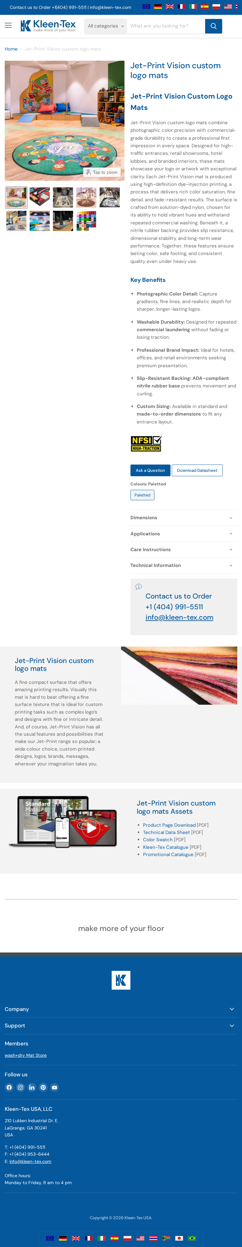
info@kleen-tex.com (110, 7)
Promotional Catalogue (168, 854)
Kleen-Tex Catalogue (165, 847)
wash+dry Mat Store (26, 1055)
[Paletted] (143, 502)
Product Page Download (169, 825)
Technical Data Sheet (166, 832)
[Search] (213, 26)
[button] (16, 197)
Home (11, 49)
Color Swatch (158, 839)
